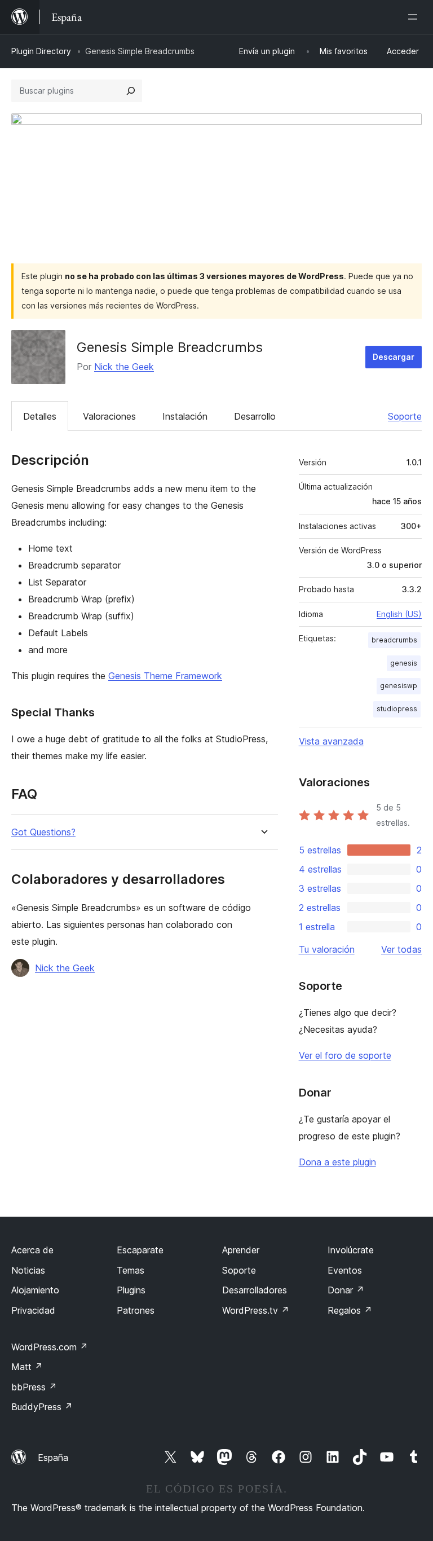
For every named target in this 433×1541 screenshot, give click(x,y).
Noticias (28, 1270)
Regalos (350, 1310)
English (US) (399, 614)
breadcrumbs (394, 640)
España (53, 1457)
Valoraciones (109, 416)
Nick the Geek (124, 366)
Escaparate (140, 1250)
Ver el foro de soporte (345, 1055)
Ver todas (401, 949)
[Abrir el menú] (415, 17)
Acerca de (32, 1250)
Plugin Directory (41, 51)
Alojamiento (35, 1290)
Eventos (345, 1270)
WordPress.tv (255, 1310)
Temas (130, 1270)
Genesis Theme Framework (165, 675)
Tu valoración (327, 949)
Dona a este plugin (337, 1162)
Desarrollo (255, 416)
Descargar (393, 357)
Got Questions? (43, 832)
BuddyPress (42, 1406)
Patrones (135, 1310)
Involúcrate (351, 1250)
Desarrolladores (254, 1290)
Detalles (39, 416)
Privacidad (33, 1310)
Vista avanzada (331, 741)
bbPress (34, 1387)
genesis (403, 663)
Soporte (405, 416)
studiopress (397, 709)
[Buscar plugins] (131, 91)
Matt (27, 1366)
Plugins (131, 1290)
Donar (346, 1290)
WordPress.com (49, 1347)
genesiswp (398, 685)
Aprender (240, 1250)
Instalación (184, 416)
